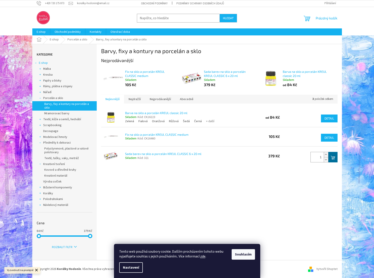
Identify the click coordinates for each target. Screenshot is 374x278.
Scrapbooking (52, 125)
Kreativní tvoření (54, 164)
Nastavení (131, 267)
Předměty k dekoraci (57, 143)
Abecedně (186, 99)
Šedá (186, 121)
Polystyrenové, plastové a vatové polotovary (66, 150)
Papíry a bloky (52, 80)
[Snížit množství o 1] (326, 159)
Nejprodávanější (160, 99)
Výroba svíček (52, 181)
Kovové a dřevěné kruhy (60, 170)
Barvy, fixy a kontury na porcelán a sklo (66, 106)
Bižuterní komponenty (57, 187)
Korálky (48, 193)
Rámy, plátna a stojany (57, 86)
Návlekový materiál (55, 205)
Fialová (143, 121)
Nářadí (47, 92)
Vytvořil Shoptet (327, 269)
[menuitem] (41, 31)
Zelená (129, 121)
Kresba (48, 75)
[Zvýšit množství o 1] (326, 154)
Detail (329, 118)
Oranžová (158, 121)
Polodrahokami (53, 199)
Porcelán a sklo (53, 98)
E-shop (43, 63)
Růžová (174, 121)
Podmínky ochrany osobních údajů (200, 3)
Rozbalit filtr (62, 247)
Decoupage (50, 131)
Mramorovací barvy (56, 113)
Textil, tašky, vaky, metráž (61, 158)
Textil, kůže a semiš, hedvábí (62, 119)
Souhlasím (243, 254)
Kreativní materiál (55, 176)
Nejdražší (135, 99)
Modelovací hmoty (55, 137)
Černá (198, 121)
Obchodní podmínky (154, 3)
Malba (47, 69)
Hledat (228, 18)
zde (202, 256)
